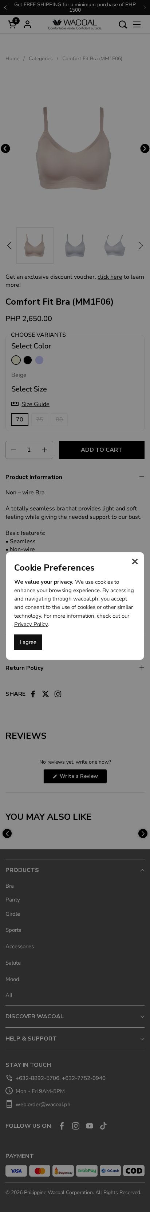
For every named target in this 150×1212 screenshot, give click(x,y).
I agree (28, 642)
